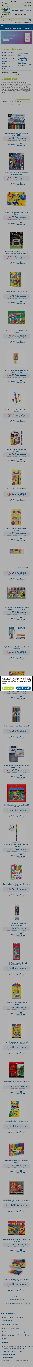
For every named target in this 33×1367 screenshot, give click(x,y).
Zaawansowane (8, 688)
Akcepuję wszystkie (23, 688)
